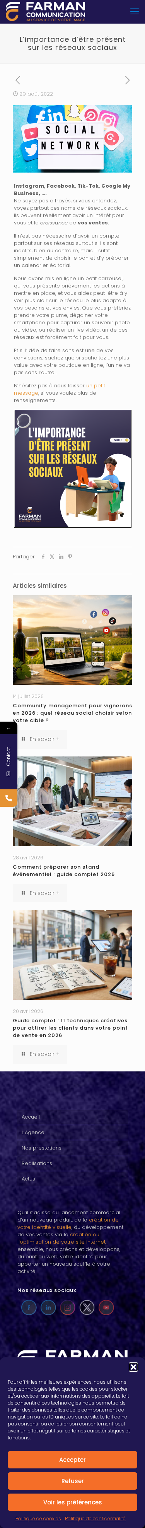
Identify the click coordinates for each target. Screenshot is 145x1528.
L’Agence (33, 1132)
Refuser (72, 1481)
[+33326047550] (8, 798)
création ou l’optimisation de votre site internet (61, 1238)
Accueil (31, 1117)
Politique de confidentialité (95, 1518)
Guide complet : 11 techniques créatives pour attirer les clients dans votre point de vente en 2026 (70, 1028)
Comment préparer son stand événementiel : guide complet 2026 (64, 870)
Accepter (72, 1460)
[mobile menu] (134, 11)
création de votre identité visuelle (68, 1223)
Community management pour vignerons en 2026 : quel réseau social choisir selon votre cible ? (72, 713)
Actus (28, 1178)
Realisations (37, 1163)
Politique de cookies (38, 1518)
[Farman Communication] (45, 11)
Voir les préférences (72, 1502)
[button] (133, 1367)
